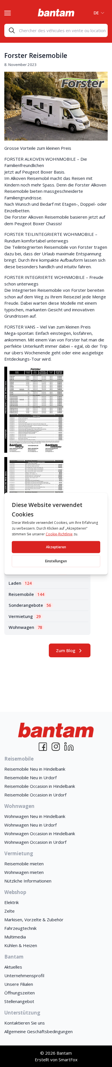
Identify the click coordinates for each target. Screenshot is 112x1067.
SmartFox (68, 1059)
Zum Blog (65, 650)
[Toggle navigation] (7, 12)
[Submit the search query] (12, 30)
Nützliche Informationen (27, 881)
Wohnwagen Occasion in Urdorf (35, 842)
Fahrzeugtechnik (20, 928)
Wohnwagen (25, 627)
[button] (97, 13)
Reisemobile (26, 594)
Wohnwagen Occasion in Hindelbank (39, 833)
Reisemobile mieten (24, 863)
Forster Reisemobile (35, 55)
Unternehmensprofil (24, 975)
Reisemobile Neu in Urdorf (30, 777)
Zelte (9, 911)
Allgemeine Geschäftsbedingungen (38, 1031)
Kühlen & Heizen (20, 945)
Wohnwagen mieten (24, 872)
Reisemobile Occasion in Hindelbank (39, 786)
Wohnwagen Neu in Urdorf (30, 825)
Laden (20, 583)
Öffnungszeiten (19, 993)
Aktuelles (13, 967)
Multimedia (15, 937)
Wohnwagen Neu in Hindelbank (34, 816)
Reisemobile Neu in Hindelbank (34, 769)
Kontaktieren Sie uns (24, 1023)
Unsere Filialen (18, 984)
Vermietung (25, 616)
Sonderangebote (30, 605)
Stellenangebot (19, 1001)
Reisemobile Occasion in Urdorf (35, 795)
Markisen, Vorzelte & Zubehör (33, 919)
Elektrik (11, 902)
